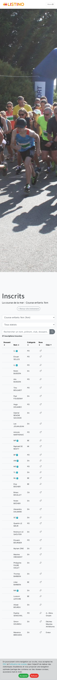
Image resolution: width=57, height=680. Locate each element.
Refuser (34, 676)
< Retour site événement (28, 309)
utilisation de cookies (18, 664)
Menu (49, 4)
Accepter (23, 676)
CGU (4, 664)
